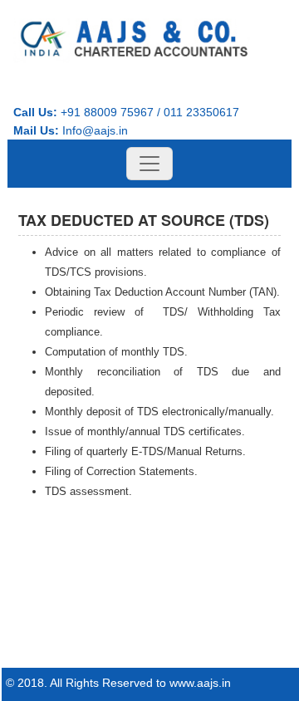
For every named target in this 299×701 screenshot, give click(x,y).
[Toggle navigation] (149, 163)
